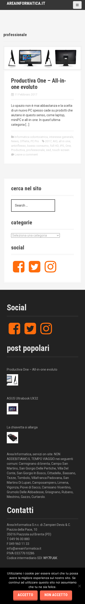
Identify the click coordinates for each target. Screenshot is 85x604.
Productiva (18, 150)
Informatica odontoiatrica (31, 137)
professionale (35, 150)
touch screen (60, 150)
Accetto (25, 595)
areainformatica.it (26, 3)
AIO (55, 141)
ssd (48, 150)
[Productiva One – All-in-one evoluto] (42, 58)
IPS (62, 145)
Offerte (24, 141)
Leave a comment (26, 154)
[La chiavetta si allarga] (12, 437)
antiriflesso (18, 145)
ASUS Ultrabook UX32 (22, 398)
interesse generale (61, 137)
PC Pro (35, 141)
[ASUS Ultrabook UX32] (12, 408)
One (68, 145)
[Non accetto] (79, 586)
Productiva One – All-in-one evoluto (38, 83)
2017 (48, 141)
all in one (64, 141)
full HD (54, 145)
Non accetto (56, 595)
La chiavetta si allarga (22, 427)
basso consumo (38, 145)
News (15, 141)
